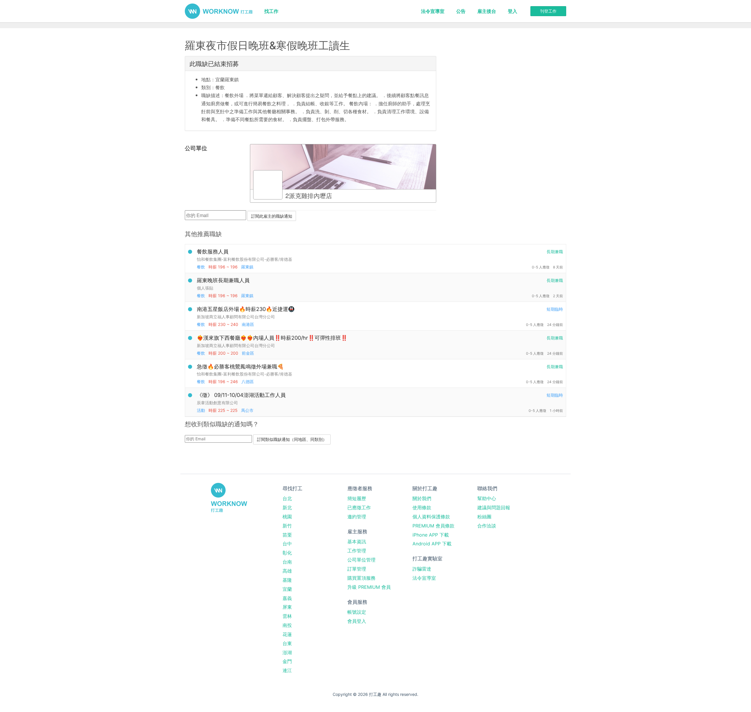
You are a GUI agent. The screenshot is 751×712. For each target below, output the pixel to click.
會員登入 (356, 621)
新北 (287, 507)
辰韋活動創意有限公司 (217, 402)
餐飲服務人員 (213, 251)
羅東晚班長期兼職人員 (223, 280)
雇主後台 (486, 11)
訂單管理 (356, 569)
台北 (287, 498)
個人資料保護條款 (431, 517)
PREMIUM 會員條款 (433, 526)
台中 (287, 544)
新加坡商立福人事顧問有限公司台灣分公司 (236, 316)
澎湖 (287, 652)
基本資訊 (356, 541)
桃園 (287, 517)
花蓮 (287, 634)
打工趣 (219, 11)
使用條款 (421, 507)
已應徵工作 (359, 507)
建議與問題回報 (493, 507)
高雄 (287, 571)
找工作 (271, 11)
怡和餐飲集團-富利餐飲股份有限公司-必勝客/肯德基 (244, 259)
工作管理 (356, 551)
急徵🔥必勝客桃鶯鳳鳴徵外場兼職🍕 (240, 366)
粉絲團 (484, 517)
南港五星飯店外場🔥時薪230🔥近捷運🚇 (246, 309)
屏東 (287, 607)
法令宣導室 (432, 11)
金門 (287, 661)
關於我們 (421, 498)
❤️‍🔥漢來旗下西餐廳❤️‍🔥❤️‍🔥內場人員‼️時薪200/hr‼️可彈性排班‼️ (272, 338)
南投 (287, 625)
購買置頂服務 (361, 578)
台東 (287, 643)
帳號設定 (356, 612)
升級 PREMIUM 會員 (369, 587)
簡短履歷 (356, 498)
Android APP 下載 (431, 544)
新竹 (287, 526)
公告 (461, 11)
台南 (287, 562)
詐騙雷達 (421, 569)
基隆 (287, 580)
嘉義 (287, 598)
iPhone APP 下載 (430, 535)
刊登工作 (548, 11)
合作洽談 (486, 526)
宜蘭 (287, 589)
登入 (512, 11)
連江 (287, 670)
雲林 (287, 616)
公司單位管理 (361, 560)
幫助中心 (486, 498)
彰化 (287, 553)
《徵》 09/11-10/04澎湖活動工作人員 (241, 395)
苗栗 (287, 535)
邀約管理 (356, 517)
